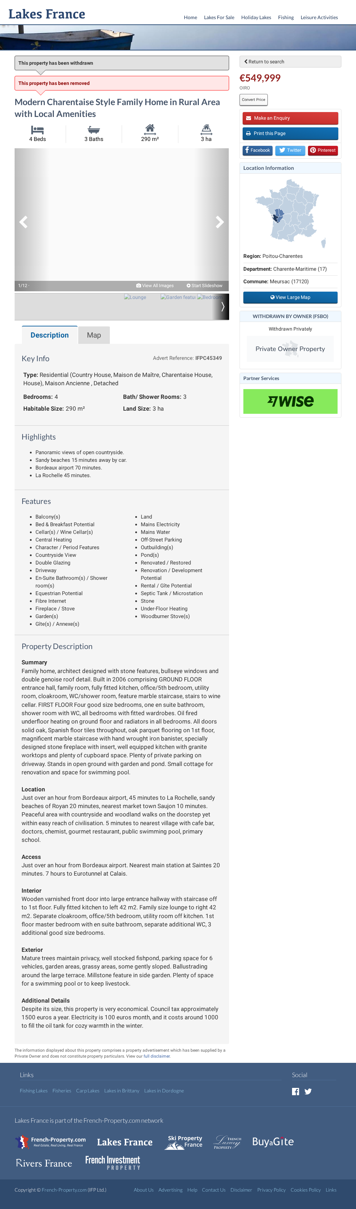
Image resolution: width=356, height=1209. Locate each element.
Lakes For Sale (219, 17)
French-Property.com (64, 1190)
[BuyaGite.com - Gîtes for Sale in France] (277, 1138)
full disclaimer (157, 1056)
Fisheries (61, 1090)
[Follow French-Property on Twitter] (308, 1091)
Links (331, 1190)
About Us (144, 1190)
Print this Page (269, 133)
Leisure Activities (319, 17)
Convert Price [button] (253, 99)
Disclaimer (241, 1190)
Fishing (286, 17)
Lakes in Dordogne (164, 1090)
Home (190, 17)
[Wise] (290, 401)
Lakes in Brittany (121, 1090)
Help (192, 1190)
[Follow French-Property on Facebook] (295, 1091)
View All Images (157, 285)
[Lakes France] (45, 14)
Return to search (266, 61)
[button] (32, 219)
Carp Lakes (87, 1090)
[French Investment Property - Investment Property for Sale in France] (116, 1159)
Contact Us (214, 1190)
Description (50, 335)
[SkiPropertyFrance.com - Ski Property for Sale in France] (186, 1138)
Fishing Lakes (34, 1090)
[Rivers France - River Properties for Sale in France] (48, 1159)
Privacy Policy (271, 1190)
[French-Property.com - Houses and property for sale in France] (54, 1138)
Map (94, 335)
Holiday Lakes (256, 17)
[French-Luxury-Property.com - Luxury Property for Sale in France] (231, 1138)
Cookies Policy (306, 1190)
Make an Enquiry (271, 118)
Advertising (171, 1190)
